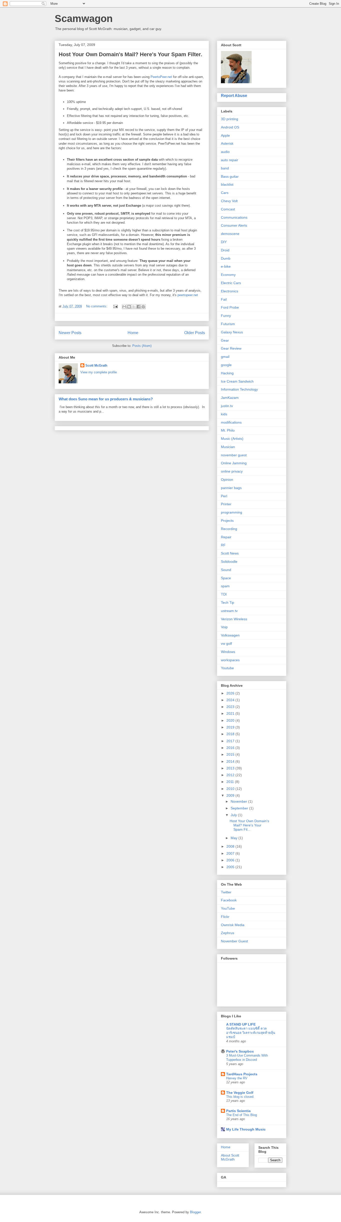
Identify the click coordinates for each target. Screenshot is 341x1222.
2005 (230, 867)
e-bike (226, 266)
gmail (225, 357)
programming (231, 512)
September (240, 808)
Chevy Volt (229, 201)
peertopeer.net (187, 295)
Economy (228, 275)
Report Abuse (234, 95)
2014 (230, 761)
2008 (230, 846)
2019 (230, 727)
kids (224, 414)
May (234, 838)
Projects (227, 521)
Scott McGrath (96, 365)
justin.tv (227, 406)
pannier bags (231, 488)
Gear (225, 340)
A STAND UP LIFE (241, 1024)
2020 (230, 720)
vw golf (226, 643)
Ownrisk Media (232, 925)
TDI (224, 594)
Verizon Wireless (234, 619)
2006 (230, 860)
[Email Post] (115, 306)
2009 (230, 795)
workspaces (230, 660)
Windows (228, 652)
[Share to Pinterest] (143, 306)
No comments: (97, 306)
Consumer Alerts (234, 225)
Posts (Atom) (142, 346)
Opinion (227, 480)
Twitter (226, 892)
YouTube (228, 908)
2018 (230, 734)
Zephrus (227, 933)
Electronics (229, 291)
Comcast (228, 209)
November (239, 801)
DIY (224, 242)
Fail (224, 299)
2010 (230, 789)
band (225, 168)
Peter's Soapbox (240, 1051)
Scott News (230, 553)
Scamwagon (84, 18)
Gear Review (231, 348)
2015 (230, 754)
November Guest (234, 941)
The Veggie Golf (239, 1093)
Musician (228, 447)
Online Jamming (234, 463)
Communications (234, 217)
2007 (230, 853)
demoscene (230, 234)
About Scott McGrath (230, 1157)
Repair (226, 537)
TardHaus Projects (241, 1074)
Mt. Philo (228, 430)
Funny (226, 316)
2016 (230, 748)
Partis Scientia (238, 1111)
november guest (234, 455)
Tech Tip (227, 603)
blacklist (227, 184)
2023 (230, 707)
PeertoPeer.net (161, 77)
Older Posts (194, 333)
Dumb (225, 258)
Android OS (230, 127)
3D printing (229, 119)
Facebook (229, 900)
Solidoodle (229, 562)
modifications (231, 422)
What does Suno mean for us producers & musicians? (106, 399)
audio (225, 152)
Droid (225, 250)
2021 (230, 713)
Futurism (228, 324)
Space (226, 578)
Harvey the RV (236, 1078)
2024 (230, 700)
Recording (229, 529)
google (226, 365)
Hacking (227, 373)
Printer (226, 504)
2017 (230, 741)
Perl (224, 496)
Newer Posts (70, 333)
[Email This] (124, 306)
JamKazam (230, 398)
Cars (224, 193)
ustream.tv (229, 611)
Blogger (195, 1212)
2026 (230, 693)
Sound (226, 570)
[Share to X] (133, 306)
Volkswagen (230, 635)
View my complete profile (98, 372)
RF (223, 545)
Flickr (225, 917)
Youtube (227, 668)
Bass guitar (230, 176)
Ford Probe (230, 307)
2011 (230, 782)
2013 (230, 768)
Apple (225, 135)
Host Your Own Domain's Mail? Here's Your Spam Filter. (130, 54)
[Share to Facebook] (138, 306)
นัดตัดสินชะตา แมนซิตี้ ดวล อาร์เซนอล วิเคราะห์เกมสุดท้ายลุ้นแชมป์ (250, 1033)
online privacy (232, 471)
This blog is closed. (240, 1097)
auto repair (229, 160)
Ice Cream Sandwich (237, 381)
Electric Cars (231, 283)
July (234, 815)
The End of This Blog (241, 1115)
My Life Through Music (246, 1129)
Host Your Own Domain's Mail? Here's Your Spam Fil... (249, 825)
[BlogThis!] (129, 306)
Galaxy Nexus (232, 332)
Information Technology (239, 389)
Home (133, 333)
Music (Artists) (232, 439)
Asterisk (227, 143)
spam (225, 586)
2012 (230, 775)
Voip (224, 627)
